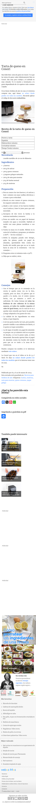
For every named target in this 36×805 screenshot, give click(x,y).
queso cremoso (20, 380)
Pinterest (22, 798)
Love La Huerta (32, 693)
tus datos (31, 7)
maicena (30, 378)
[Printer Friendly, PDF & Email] (3, 418)
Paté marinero (7, 761)
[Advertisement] (18, 43)
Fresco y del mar (10, 693)
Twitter (19, 798)
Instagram (9, 798)
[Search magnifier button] (24, 2)
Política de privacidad (8, 779)
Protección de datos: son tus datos (11, 781)
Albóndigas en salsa (9, 713)
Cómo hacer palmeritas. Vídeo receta (15, 735)
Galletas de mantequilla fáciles (13, 707)
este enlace (13, 351)
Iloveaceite (3, 693)
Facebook (12, 798)
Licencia (4, 786)
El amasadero (17, 693)
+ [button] (22, 153)
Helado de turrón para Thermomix (14, 754)
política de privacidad (23, 11)
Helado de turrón (8, 751)
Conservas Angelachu (25, 693)
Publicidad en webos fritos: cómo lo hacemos (15, 784)
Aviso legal (5, 776)
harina (23, 378)
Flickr (26, 798)
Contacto (4, 789)
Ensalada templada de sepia (12, 764)
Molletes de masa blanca (11, 722)
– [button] (4, 153)
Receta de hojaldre (9, 710)
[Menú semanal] (17, 673)
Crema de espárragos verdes (12, 725)
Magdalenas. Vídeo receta (11, 729)
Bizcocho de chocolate (10, 703)
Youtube (16, 798)
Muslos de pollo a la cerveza (12, 732)
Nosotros (4, 774)
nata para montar (7, 380)
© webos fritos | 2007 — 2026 (10, 791)
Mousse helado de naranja (11, 757)
